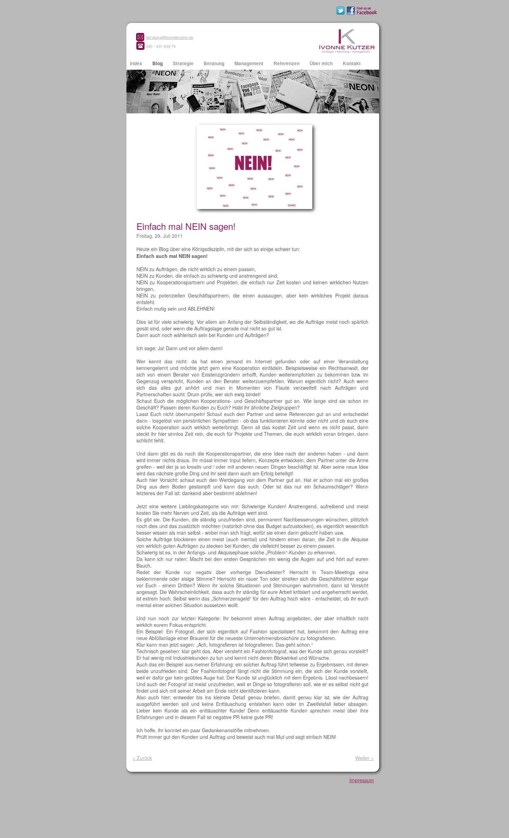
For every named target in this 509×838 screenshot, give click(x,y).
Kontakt (352, 63)
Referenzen (287, 63)
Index (137, 63)
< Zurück (142, 757)
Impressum (361, 780)
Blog (158, 63)
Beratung (215, 63)
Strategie (184, 63)
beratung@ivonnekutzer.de (169, 37)
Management (249, 63)
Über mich (322, 63)
